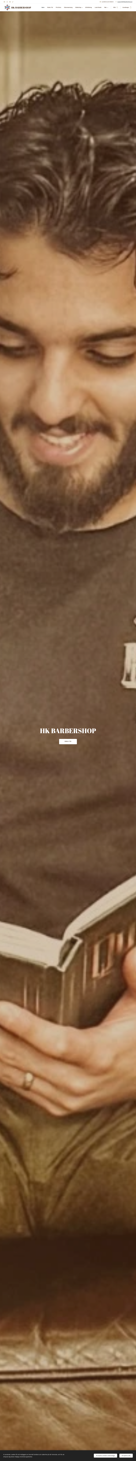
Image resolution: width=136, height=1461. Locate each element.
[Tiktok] (13, 1)
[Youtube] (10, 1)
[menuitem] (43, 7)
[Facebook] (4, 1)
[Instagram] (7, 1)
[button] (115, 7)
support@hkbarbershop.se (124, 2)
